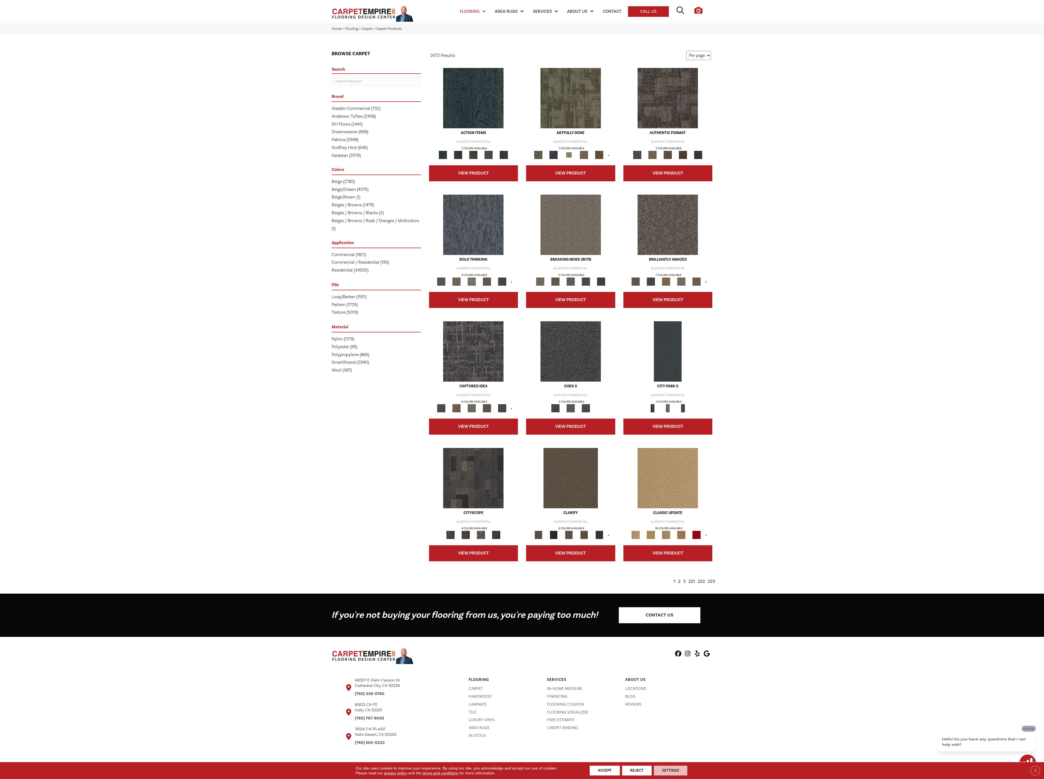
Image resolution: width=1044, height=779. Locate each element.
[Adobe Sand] (668, 478)
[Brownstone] (473, 155)
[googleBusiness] (707, 654)
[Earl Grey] (488, 155)
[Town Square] (570, 408)
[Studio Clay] (681, 535)
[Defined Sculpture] (652, 155)
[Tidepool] (473, 98)
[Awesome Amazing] (584, 155)
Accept (605, 770)
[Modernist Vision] (569, 155)
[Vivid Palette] (599, 155)
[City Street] (504, 155)
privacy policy (395, 773)
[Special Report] (555, 281)
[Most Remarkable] (553, 155)
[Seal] (502, 281)
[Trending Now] (570, 225)
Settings (670, 770)
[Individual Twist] (668, 155)
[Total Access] (601, 281)
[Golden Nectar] (651, 535)
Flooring (351, 28)
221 (691, 581)
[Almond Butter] (666, 535)
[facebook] (678, 654)
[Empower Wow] (681, 281)
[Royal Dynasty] (696, 535)
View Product (473, 173)
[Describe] (569, 535)
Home (337, 28)
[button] (659, 615)
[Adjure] (599, 535)
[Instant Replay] (570, 281)
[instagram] (688, 654)
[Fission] (487, 281)
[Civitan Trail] (466, 535)
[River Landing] (570, 351)
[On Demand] (586, 281)
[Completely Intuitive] (666, 281)
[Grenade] (456, 281)
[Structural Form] (698, 155)
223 (711, 581)
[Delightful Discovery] (570, 98)
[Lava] (471, 281)
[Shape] (473, 225)
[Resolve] (570, 478)
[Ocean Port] (458, 155)
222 (701, 581)
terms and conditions (440, 773)
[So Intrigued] (668, 225)
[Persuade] (584, 535)
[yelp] (697, 654)
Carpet (366, 28)
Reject (637, 770)
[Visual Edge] (668, 98)
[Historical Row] (586, 408)
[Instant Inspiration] (696, 281)
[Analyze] (553, 535)
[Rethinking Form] (683, 155)
